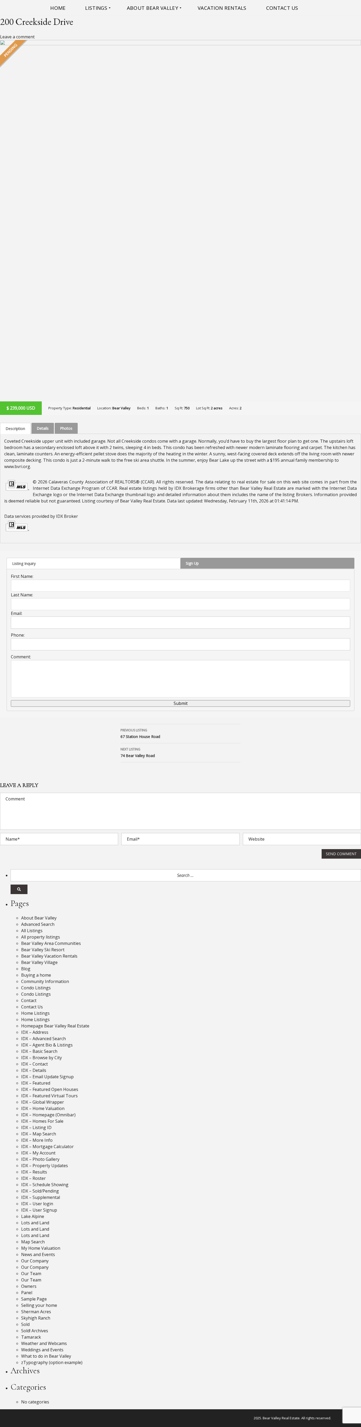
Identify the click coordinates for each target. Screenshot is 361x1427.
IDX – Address (34, 1032)
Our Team (31, 1273)
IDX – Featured (35, 1083)
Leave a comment (17, 37)
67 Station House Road (140, 733)
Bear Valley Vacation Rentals (49, 956)
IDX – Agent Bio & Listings (47, 1045)
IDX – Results (34, 1172)
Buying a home (36, 975)
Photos (66, 428)
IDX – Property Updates (44, 1165)
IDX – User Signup (39, 1210)
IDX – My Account (38, 1153)
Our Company (35, 1261)
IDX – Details (33, 1070)
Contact (28, 1000)
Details (43, 428)
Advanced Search (37, 924)
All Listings (32, 931)
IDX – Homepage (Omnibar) (48, 1115)
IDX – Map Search (38, 1134)
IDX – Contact (34, 1064)
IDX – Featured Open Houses (49, 1089)
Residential (82, 408)
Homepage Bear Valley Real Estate (55, 1026)
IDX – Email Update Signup (47, 1077)
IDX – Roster (33, 1178)
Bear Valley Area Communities (51, 943)
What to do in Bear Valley (46, 1356)
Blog (25, 969)
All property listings (40, 937)
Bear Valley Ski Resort (42, 950)
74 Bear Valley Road (138, 752)
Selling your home (39, 1305)
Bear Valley (121, 408)
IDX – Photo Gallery (40, 1159)
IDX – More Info (37, 1140)
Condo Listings (36, 988)
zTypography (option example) (51, 1362)
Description (15, 428)
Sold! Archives (34, 1331)
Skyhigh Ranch (35, 1318)
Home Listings (35, 1013)
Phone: (18, 635)
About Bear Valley (39, 918)
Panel (26, 1292)
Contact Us (32, 1007)
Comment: (21, 657)
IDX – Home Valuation (42, 1108)
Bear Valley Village (39, 962)
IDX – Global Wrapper (42, 1102)
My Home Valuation (40, 1248)
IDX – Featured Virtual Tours (49, 1096)
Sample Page (34, 1299)
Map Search (33, 1242)
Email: (16, 613)
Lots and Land (35, 1223)
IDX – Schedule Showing (44, 1185)
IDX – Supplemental (40, 1197)
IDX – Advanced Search (43, 1038)
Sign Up (192, 563)
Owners (28, 1286)
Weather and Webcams (44, 1343)
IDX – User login (37, 1204)
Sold (25, 1324)
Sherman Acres (36, 1312)
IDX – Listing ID (36, 1127)
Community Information (45, 981)
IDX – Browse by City (41, 1058)
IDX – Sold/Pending (40, 1191)
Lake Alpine (32, 1216)
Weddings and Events (42, 1350)
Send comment (341, 853)
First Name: (22, 576)
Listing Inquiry (24, 563)
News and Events (38, 1254)
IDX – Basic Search (39, 1051)
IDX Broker (67, 516)
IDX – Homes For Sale (42, 1121)
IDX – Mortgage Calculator (47, 1146)
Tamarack (31, 1337)
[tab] (15, 428)
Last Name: (22, 595)
